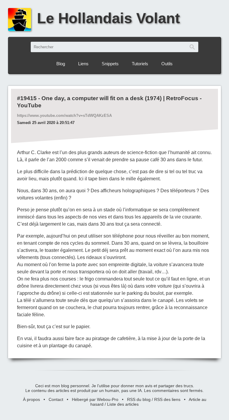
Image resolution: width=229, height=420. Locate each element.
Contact (56, 399)
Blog (60, 63)
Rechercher (192, 47)
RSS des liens (167, 399)
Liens (83, 63)
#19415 (27, 98)
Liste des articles (123, 404)
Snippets (110, 63)
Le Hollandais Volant (108, 18)
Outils (167, 63)
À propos (31, 399)
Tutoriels (140, 63)
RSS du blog (139, 399)
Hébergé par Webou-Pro (95, 399)
